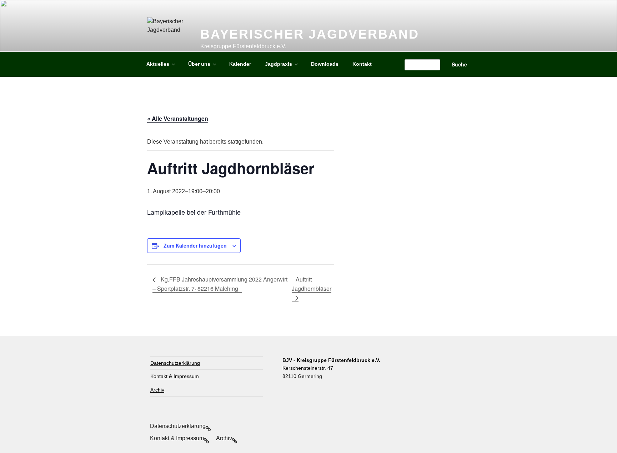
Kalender (240, 64)
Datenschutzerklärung (175, 363)
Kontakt (362, 64)
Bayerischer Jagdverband (309, 34)
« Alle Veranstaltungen (177, 118)
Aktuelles (157, 64)
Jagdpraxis (278, 64)
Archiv (157, 390)
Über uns (199, 64)
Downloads (324, 64)
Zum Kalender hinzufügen (195, 245)
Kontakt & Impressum (174, 376)
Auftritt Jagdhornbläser (311, 284)
